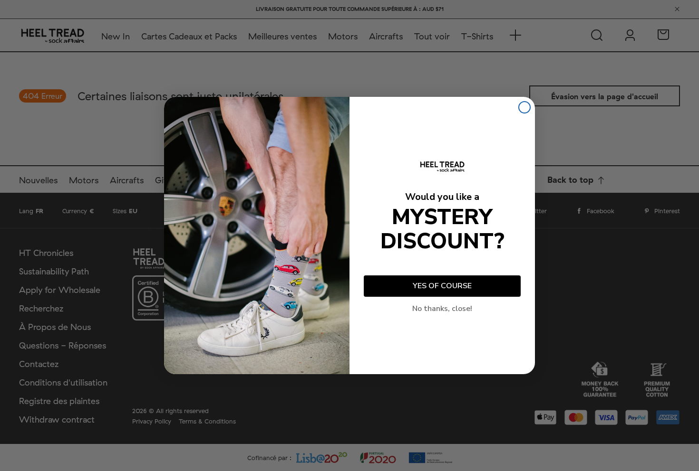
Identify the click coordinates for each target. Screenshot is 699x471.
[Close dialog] (524, 107)
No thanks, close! (442, 308)
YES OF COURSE (442, 286)
